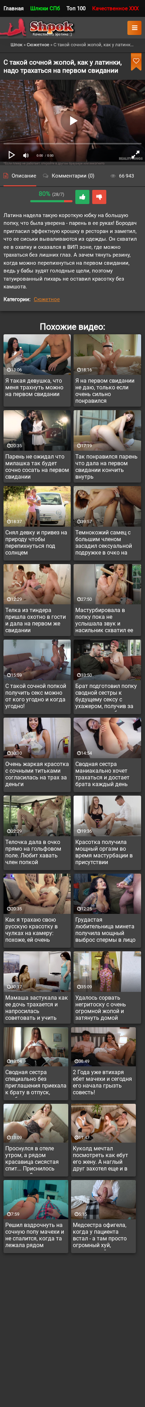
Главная (14, 8)
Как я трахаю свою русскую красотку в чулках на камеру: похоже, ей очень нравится (31, 930)
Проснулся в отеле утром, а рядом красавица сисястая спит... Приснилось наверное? (32, 1159)
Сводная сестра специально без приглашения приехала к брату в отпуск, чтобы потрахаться (36, 1083)
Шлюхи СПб (45, 8)
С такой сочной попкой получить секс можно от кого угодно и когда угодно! (35, 696)
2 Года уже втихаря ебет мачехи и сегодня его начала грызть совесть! (102, 1082)
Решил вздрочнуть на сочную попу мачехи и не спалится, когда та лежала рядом (34, 1235)
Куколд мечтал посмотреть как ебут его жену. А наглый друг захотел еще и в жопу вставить (100, 1159)
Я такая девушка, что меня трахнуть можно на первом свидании (34, 387)
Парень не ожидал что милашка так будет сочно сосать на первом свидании (37, 466)
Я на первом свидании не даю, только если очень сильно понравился (104, 390)
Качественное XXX (115, 8)
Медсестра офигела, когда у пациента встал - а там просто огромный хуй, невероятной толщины (102, 1236)
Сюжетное (47, 299)
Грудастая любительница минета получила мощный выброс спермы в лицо (105, 929)
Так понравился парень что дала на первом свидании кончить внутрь (106, 466)
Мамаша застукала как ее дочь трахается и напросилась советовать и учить (36, 1007)
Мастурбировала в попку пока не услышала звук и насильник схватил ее (104, 620)
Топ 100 (76, 8)
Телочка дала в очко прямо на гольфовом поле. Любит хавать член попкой (33, 852)
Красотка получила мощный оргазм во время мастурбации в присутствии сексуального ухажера (105, 853)
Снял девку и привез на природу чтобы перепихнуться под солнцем (36, 542)
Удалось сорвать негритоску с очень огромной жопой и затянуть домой (100, 1007)
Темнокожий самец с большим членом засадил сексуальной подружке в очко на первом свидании (103, 543)
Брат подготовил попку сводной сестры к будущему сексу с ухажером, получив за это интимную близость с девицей (106, 697)
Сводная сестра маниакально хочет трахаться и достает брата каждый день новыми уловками (102, 775)
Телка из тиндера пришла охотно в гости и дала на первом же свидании (35, 620)
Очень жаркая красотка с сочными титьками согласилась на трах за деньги (37, 774)
